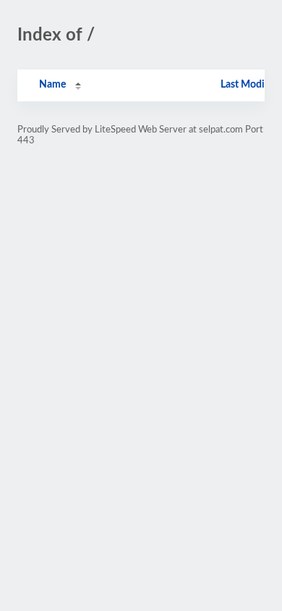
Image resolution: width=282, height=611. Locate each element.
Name (52, 85)
